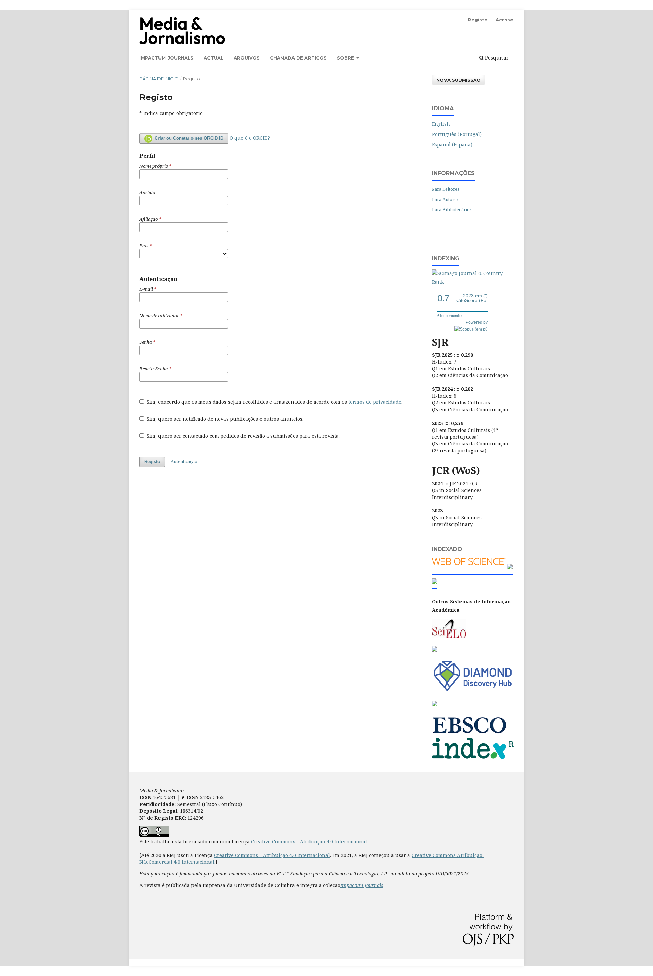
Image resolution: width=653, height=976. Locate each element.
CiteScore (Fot (472, 298)
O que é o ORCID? (250, 138)
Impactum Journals (361, 885)
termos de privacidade (374, 402)
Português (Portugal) (457, 134)
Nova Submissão (458, 80)
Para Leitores (445, 189)
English (441, 124)
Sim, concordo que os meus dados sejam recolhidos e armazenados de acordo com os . (273, 402)
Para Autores (445, 199)
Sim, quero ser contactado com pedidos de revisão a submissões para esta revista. (242, 436)
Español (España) (452, 144)
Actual (213, 58)
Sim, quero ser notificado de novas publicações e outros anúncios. (224, 419)
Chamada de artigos (298, 58)
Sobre (346, 58)
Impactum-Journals (166, 58)
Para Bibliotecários (452, 209)
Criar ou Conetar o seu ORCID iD (188, 138)
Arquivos (247, 58)
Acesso (505, 19)
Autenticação (184, 461)
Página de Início (159, 78)
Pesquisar (496, 57)
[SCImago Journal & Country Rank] (473, 282)
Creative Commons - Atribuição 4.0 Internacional (309, 841)
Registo (478, 19)
